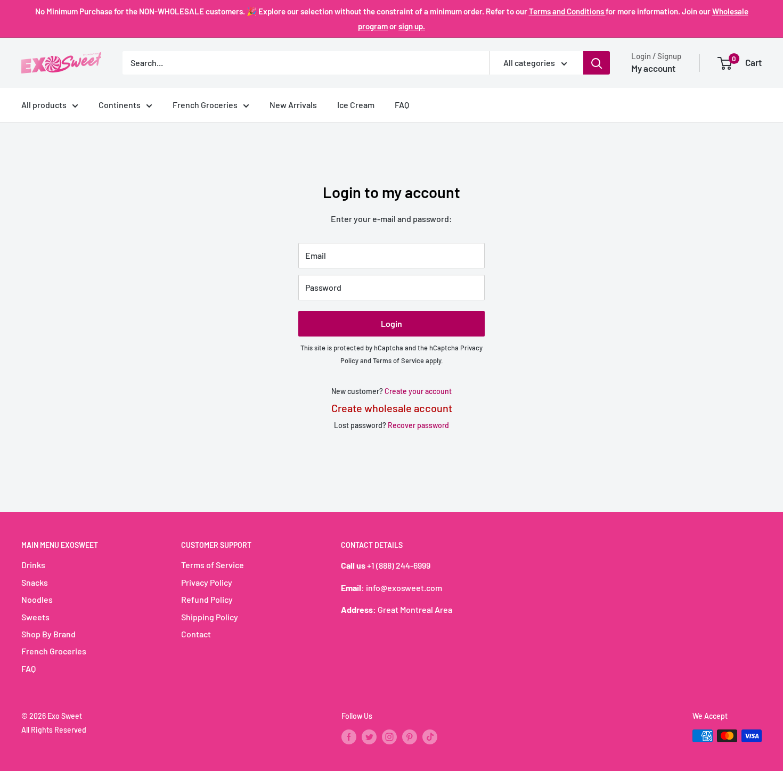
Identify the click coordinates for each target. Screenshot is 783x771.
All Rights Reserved (53, 729)
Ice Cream (355, 105)
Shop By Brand (48, 634)
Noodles (37, 599)
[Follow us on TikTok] (429, 736)
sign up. (411, 26)
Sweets (35, 617)
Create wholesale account (391, 407)
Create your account (418, 391)
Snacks (34, 582)
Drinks (33, 565)
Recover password (418, 425)
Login (391, 323)
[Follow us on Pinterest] (409, 736)
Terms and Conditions (567, 11)
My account (653, 68)
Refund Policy (207, 599)
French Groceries (205, 105)
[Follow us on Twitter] (369, 736)
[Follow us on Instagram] (389, 736)
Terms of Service (398, 360)
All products (44, 105)
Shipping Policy (209, 617)
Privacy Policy (206, 582)
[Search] (596, 63)
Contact (196, 634)
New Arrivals (293, 105)
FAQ (402, 105)
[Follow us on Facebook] (348, 736)
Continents (120, 105)
